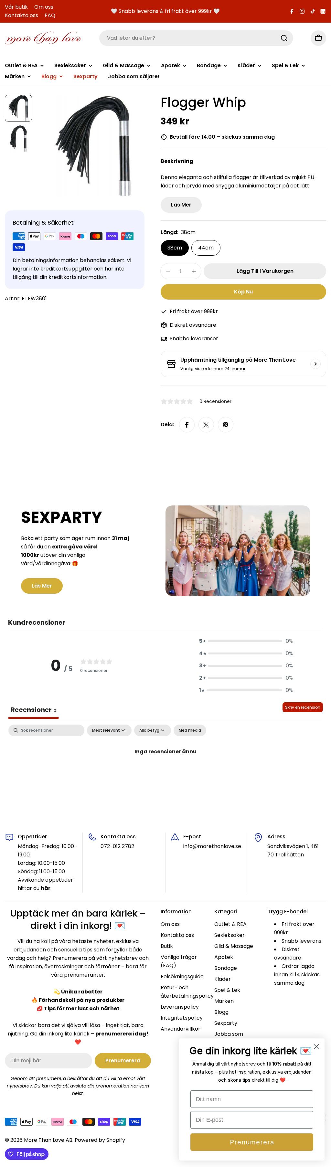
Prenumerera (252, 1142)
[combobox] (196, 38)
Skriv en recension (302, 707)
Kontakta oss (21, 15)
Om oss (43, 7)
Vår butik (16, 7)
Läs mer (181, 204)
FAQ (50, 15)
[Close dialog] (316, 1046)
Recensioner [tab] (33, 709)
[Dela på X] (206, 424)
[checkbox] (190, 730)
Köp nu (243, 291)
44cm (206, 247)
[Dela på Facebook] (187, 424)
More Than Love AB (48, 1140)
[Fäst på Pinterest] (225, 424)
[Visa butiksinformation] (315, 364)
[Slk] (284, 38)
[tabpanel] (165, 773)
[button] (246, 641)
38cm (174, 247)
